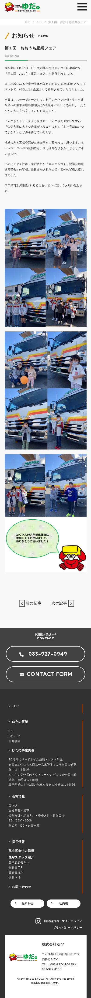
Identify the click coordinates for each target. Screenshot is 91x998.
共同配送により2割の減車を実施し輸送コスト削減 (42, 784)
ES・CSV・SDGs (21, 820)
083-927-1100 (60, 964)
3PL (11, 731)
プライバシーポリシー (67, 927)
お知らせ (27, 903)
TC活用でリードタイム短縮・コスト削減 (36, 759)
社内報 (63, 903)
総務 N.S (15, 877)
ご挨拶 (13, 805)
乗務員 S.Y (16, 872)
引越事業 (14, 741)
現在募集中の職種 (21, 850)
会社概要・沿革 (19, 810)
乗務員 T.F (15, 867)
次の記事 (58, 603)
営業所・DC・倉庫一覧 (24, 825)
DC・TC (14, 736)
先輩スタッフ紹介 (21, 857)
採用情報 (18, 841)
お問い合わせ (21, 887)
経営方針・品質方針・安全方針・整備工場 (36, 815)
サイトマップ (71, 921)
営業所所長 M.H (19, 862)
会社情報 (18, 796)
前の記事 (35, 603)
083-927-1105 (52, 969)
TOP (15, 706)
